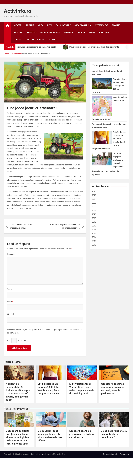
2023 (94, 203)
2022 (94, 206)
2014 (94, 237)
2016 (94, 229)
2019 (94, 218)
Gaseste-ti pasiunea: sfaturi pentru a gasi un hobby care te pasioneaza (113, 388)
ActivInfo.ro (17, 11)
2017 (94, 226)
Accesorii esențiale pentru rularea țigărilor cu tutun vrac (82, 434)
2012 (94, 245)
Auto (49, 25)
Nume (10, 289)
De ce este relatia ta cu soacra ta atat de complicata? (114, 434)
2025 (94, 195)
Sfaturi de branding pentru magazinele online (21, 226)
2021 (94, 210)
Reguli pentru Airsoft (101, 119)
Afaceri (18, 25)
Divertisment (101, 25)
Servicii (81, 32)
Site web (10, 314)
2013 (94, 241)
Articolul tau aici (34, 39)
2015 (94, 233)
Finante (116, 25)
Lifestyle (31, 32)
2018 (94, 222)
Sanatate (68, 32)
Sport (92, 32)
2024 (94, 199)
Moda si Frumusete (50, 32)
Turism (17, 39)
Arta (40, 25)
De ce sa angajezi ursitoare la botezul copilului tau (118, 160)
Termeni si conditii (110, 454)
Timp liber (104, 32)
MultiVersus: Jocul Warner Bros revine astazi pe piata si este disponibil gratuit (81, 388)
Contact (52, 39)
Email (10, 301)
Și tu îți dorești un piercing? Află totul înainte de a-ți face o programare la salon (49, 388)
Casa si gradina (82, 25)
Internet (18, 32)
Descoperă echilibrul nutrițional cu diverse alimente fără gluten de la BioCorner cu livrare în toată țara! (18, 437)
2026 (94, 191)
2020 (94, 214)
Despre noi (124, 454)
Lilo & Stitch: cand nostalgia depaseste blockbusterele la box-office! (50, 435)
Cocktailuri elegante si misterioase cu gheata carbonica (65, 226)
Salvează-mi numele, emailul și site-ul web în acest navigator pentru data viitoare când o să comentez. (44, 331)
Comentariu (13, 254)
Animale (30, 25)
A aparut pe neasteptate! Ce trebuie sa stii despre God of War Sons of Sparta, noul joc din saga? (18, 391)
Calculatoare (63, 25)
